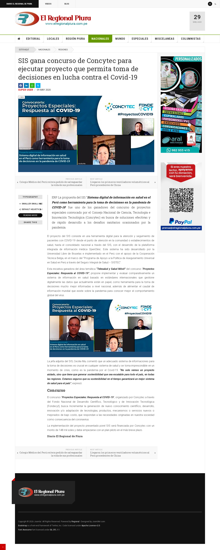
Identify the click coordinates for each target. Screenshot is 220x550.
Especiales (140, 38)
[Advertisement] (149, 20)
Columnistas (191, 38)
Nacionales (100, 38)
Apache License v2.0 (90, 525)
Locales (53, 38)
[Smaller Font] (20, 204)
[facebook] (20, 85)
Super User (25, 89)
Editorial (33, 38)
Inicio (19, 39)
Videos (48, 4)
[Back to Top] (3, 547)
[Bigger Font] (40, 204)
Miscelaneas (164, 38)
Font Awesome (25, 530)
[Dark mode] (215, 4)
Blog (66, 4)
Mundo (120, 38)
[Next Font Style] (40, 209)
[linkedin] (26, 85)
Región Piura (75, 38)
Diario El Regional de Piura (19, 4)
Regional (75, 521)
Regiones (63, 50)
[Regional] (53, 19)
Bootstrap (22, 525)
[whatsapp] (32, 85)
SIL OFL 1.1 (55, 530)
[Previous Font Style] (20, 209)
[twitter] (38, 85)
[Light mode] (210, 4)
